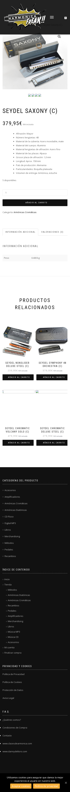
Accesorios (10, 490)
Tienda (8, 584)
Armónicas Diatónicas (16, 509)
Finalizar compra (12, 652)
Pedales (9, 549)
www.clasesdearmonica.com (17, 743)
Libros (8, 529)
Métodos (9, 542)
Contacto (7, 735)
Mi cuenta (9, 647)
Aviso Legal (8, 698)
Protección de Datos (13, 690)
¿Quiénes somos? (12, 719)
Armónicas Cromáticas (25, 212)
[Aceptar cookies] (65, 782)
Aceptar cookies (21, 786)
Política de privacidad (46, 786)
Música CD (13, 636)
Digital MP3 (10, 523)
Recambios (10, 556)
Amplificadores (12, 496)
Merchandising (12, 536)
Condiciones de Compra (15, 727)
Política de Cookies (12, 682)
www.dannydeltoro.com (15, 751)
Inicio (7, 579)
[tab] (21, 232)
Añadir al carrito (36, 203)
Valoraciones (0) (52, 232)
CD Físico (9, 516)
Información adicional (20, 232)
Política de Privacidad (13, 674)
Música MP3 (14, 631)
